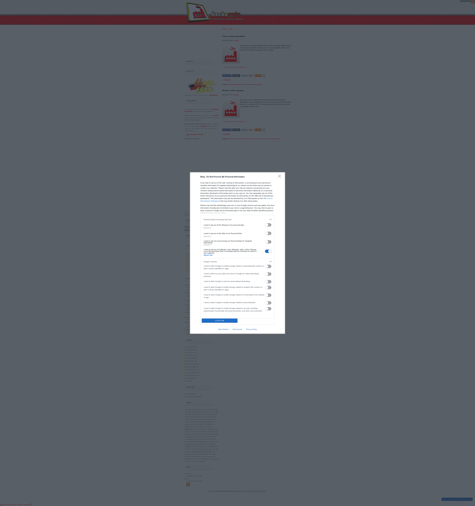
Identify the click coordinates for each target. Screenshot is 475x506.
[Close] (280, 177)
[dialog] (237, 253)
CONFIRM (219, 321)
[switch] (268, 225)
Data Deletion (223, 329)
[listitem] (237, 219)
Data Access (237, 329)
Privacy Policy (251, 329)
